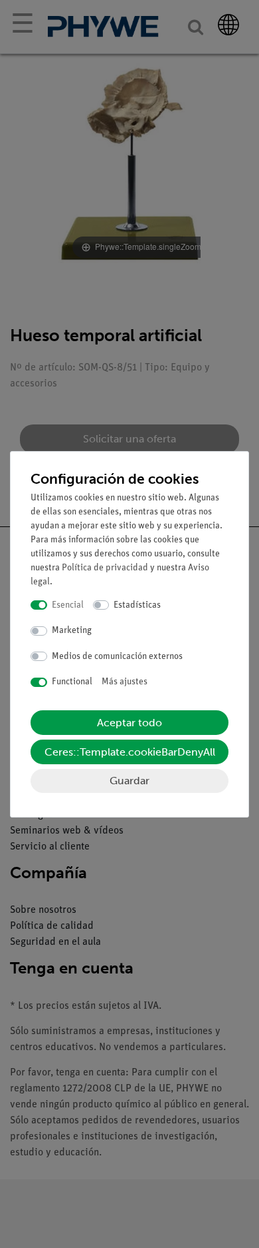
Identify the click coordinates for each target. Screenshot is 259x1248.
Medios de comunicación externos (117, 657)
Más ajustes (124, 682)
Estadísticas (137, 605)
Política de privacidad (105, 568)
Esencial (68, 605)
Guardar (129, 780)
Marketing (72, 631)
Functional (72, 682)
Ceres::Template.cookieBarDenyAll (129, 752)
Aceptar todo (129, 722)
